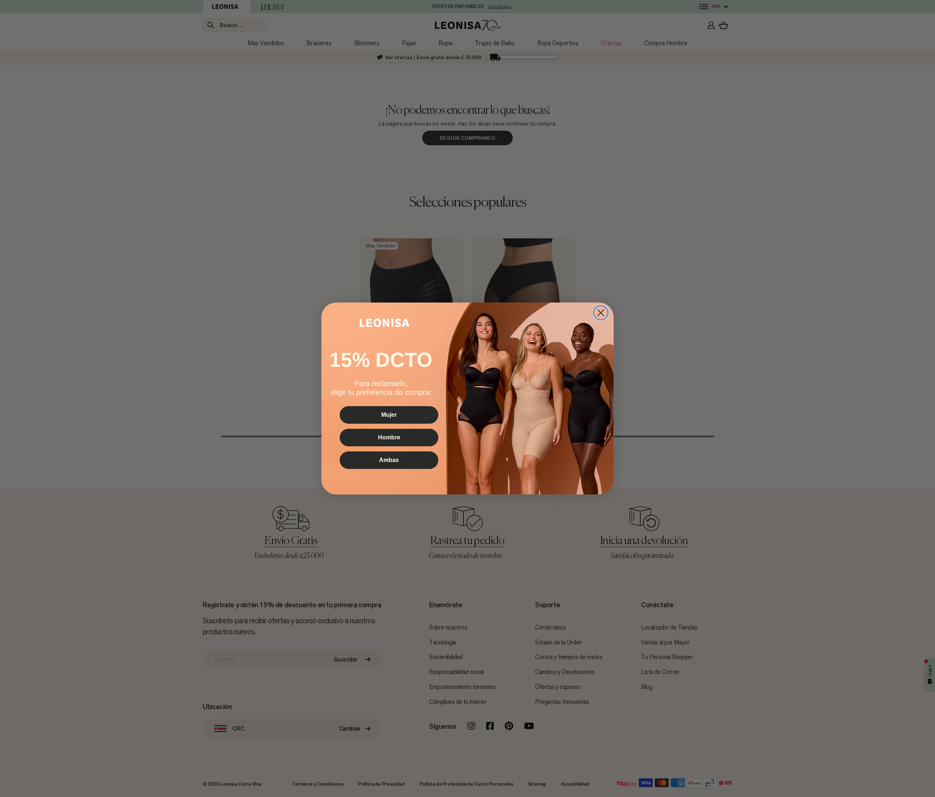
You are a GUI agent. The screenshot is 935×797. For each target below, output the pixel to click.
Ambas (389, 460)
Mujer (389, 415)
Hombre (389, 437)
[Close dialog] (601, 312)
